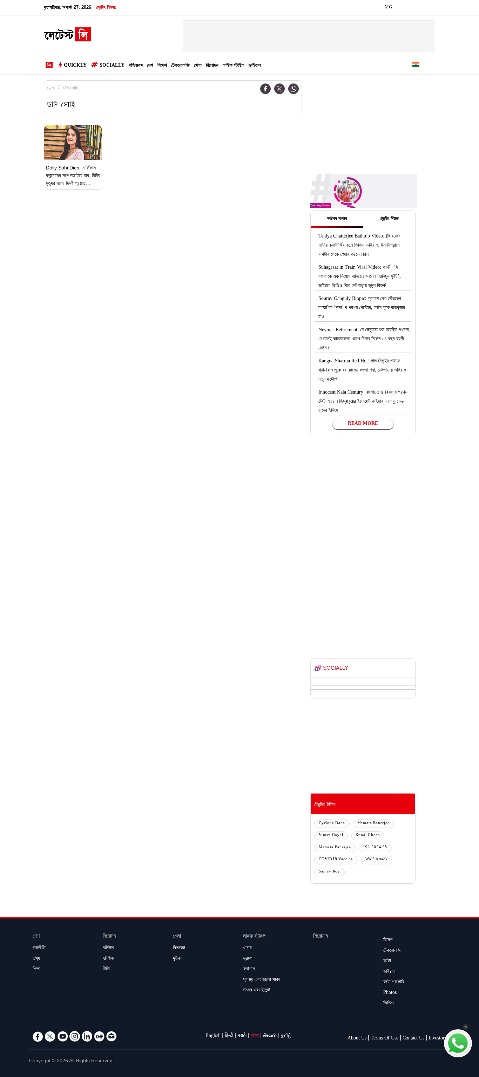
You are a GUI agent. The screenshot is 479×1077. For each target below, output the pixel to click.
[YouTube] (62, 1036)
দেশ (150, 66)
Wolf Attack (376, 860)
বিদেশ (162, 66)
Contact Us (413, 1039)
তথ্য (36, 959)
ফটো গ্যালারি (393, 982)
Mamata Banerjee (373, 824)
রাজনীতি (39, 948)
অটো (387, 961)
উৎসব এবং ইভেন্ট (256, 991)
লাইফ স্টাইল (233, 66)
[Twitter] (279, 88)
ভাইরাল (255, 66)
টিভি (106, 970)
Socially (112, 66)
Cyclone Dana (332, 824)
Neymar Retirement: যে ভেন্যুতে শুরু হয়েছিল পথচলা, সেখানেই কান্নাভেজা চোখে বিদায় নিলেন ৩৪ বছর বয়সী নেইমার (364, 340)
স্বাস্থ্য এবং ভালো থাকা (261, 980)
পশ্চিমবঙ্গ (136, 66)
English (213, 1036)
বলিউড (108, 948)
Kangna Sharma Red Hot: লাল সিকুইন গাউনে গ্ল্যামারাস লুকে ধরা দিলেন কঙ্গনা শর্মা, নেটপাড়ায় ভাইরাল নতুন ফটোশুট (362, 371)
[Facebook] (265, 88)
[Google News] (99, 1036)
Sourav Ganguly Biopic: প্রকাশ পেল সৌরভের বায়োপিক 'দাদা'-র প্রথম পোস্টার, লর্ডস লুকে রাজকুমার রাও (361, 308)
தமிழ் (286, 1036)
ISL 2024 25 (375, 848)
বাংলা (255, 1036)
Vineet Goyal (331, 835)
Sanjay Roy (329, 872)
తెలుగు (270, 1036)
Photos (390, 993)
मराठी (242, 1036)
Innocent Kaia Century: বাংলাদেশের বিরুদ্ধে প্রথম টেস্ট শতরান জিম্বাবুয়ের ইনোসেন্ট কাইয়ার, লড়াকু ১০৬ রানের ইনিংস (362, 402)
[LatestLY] (67, 36)
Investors (437, 1039)
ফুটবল (177, 959)
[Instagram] (74, 1036)
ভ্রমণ (247, 959)
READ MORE (363, 424)
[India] (416, 65)
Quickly (75, 66)
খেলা (198, 66)
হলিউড (108, 959)
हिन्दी (229, 1036)
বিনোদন (212, 66)
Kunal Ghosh (368, 835)
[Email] (111, 1036)
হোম (50, 89)
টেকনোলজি (180, 66)
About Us (357, 1039)
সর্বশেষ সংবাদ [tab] (337, 219)
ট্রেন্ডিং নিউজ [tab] (389, 219)
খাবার (247, 948)
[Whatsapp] (293, 88)
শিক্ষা (36, 970)
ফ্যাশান (249, 970)
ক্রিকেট (179, 948)
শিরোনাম (320, 936)
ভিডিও (388, 1004)
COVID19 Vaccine (336, 860)
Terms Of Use (384, 1039)
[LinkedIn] (87, 1036)
